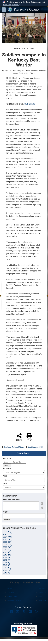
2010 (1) (6, 572)
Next (41, 28)
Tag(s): (6, 511)
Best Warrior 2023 (35, 447)
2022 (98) (7, 542)
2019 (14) (7, 549)
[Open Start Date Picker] (42, 503)
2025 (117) (7, 534)
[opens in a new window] (11, 612)
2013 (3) (6, 565)
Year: (5, 475)
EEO (39, 596)
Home (9, 589)
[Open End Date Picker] (42, 507)
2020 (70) (7, 547)
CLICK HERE (29, 104)
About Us (10, 593)
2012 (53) (7, 567)
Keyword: (7, 458)
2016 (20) (7, 557)
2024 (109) (7, 536)
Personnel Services (14, 600)
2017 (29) (7, 554)
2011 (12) (7, 570)
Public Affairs (12, 596)
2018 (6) (6, 552)
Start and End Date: (11, 499)
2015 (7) (6, 560)
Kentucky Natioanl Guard (14, 447)
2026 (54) (7, 531)
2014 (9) (6, 562)
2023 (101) (7, 539)
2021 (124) (7, 544)
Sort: (5, 483)
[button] (12, 4)
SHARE (19, 440)
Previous (6, 28)
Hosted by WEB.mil (23, 623)
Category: (7, 468)
